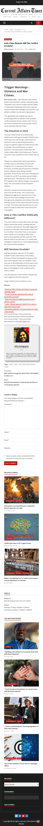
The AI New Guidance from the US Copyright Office (21, 747)
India (15, 364)
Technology (20, 535)
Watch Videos (38, 23)
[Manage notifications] (38, 821)
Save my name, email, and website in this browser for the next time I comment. (20, 457)
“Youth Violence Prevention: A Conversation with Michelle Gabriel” (21, 673)
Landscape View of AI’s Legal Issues (21, 527)
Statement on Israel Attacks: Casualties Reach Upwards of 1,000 (21, 489)
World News (8, 39)
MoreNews (31, 821)
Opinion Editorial (10, 535)
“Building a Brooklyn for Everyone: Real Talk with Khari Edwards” (21, 635)
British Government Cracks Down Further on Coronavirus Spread (20, 382)
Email (6, 440)
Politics (8, 646)
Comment (8, 404)
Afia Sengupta (10, 49)
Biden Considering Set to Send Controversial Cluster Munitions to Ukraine (21, 562)
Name (7, 432)
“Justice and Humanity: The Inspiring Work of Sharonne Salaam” (21, 710)
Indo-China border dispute (27, 364)
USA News (18, 573)
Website (7, 448)
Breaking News (10, 500)
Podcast (8, 684)
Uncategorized (29, 535)
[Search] (31, 23)
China (11, 364)
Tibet (6, 367)
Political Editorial (10, 721)
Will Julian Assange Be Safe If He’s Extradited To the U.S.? (21, 373)
